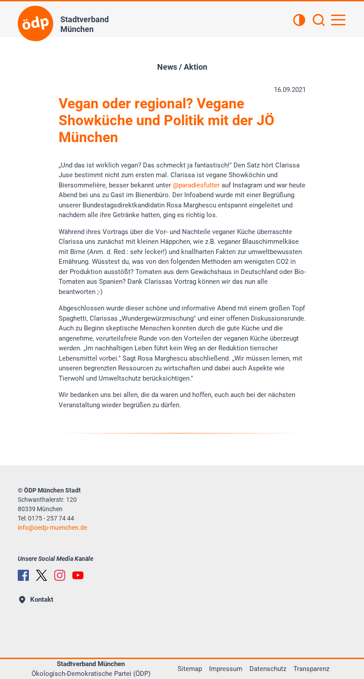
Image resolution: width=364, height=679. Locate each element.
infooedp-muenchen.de (52, 527)
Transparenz (311, 669)
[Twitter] (41, 575)
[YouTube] (77, 575)
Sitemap (190, 669)
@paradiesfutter (196, 185)
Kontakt (41, 600)
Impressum (225, 669)
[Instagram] (59, 575)
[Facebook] (23, 575)
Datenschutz (267, 669)
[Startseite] (35, 23)
